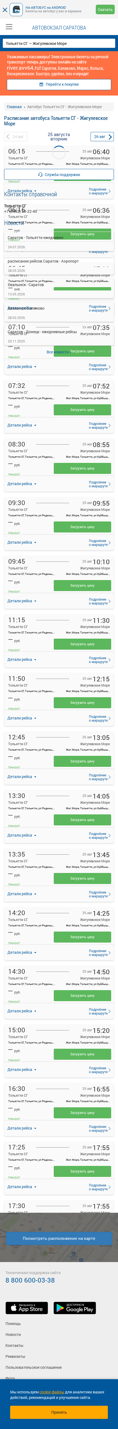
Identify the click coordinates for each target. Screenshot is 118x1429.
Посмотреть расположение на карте (59, 1238)
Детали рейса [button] (20, 366)
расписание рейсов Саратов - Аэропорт (43, 261)
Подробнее (96, 367)
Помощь (13, 1323)
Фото (10, 1378)
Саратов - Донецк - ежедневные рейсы (42, 331)
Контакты (14, 1345)
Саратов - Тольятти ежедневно (35, 237)
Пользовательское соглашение (33, 1367)
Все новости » (59, 352)
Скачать (105, 9)
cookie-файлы (52, 1392)
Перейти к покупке (62, 84)
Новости (13, 1334)
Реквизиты (15, 1356)
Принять (59, 1412)
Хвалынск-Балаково (26, 308)
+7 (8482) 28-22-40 (20, 211)
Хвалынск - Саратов (26, 284)
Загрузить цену (82, 409)
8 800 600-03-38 (30, 1280)
